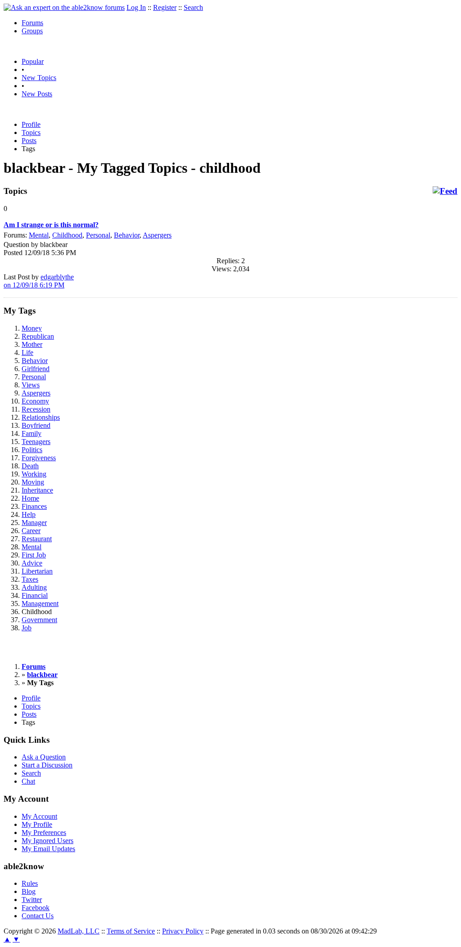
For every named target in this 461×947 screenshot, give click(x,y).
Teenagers (36, 441)
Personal (98, 235)
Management (40, 603)
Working (34, 474)
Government (39, 620)
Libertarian (37, 571)
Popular (33, 61)
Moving (33, 482)
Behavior (127, 235)
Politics (32, 449)
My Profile (37, 824)
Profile (31, 124)
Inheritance (37, 490)
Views (31, 385)
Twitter (32, 899)
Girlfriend (36, 369)
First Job (34, 555)
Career (31, 530)
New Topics (39, 77)
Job (27, 628)
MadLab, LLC (78, 931)
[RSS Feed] (445, 191)
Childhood (67, 235)
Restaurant (37, 539)
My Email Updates (48, 849)
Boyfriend (36, 425)
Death (30, 466)
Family (31, 433)
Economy (35, 401)
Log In (136, 7)
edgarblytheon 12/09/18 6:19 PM (39, 281)
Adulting (34, 587)
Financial (35, 595)
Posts (29, 140)
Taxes (30, 579)
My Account (39, 816)
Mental (39, 235)
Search (193, 7)
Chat (28, 781)
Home (30, 498)
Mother (32, 344)
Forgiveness (39, 458)
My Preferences (44, 832)
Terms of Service (131, 931)
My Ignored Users (47, 840)
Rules (30, 883)
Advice (32, 563)
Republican (38, 336)
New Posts (37, 94)
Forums (32, 23)
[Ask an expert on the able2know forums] (64, 7)
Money (32, 328)
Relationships (41, 417)
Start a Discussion (47, 765)
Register (164, 7)
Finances (34, 506)
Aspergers (157, 235)
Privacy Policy (182, 931)
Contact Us (38, 916)
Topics (31, 132)
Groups (32, 31)
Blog (29, 891)
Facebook (36, 907)
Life (27, 352)
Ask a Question (44, 757)
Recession (36, 409)
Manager (34, 522)
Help (29, 514)
